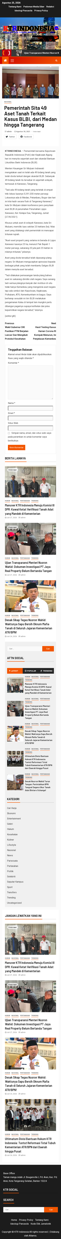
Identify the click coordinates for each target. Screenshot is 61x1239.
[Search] (56, 60)
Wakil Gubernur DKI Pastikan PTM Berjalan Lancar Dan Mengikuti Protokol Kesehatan (16, 331)
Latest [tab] (14, 671)
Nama (11, 403)
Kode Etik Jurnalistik (41, 1223)
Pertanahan (25, 501)
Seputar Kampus (15, 881)
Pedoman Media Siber (33, 7)
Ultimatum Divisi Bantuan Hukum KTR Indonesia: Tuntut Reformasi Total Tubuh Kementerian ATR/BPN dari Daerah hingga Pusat (38, 762)
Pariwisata (12, 860)
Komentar (13, 363)
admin (9, 132)
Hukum (7, 501)
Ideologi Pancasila (23, 10)
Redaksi (50, 7)
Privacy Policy (41, 10)
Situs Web (13, 423)
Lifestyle (11, 845)
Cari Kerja (11, 808)
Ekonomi (11, 813)
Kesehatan (12, 834)
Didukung (54, 1232)
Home (14, 1220)
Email (11, 413)
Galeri (10, 824)
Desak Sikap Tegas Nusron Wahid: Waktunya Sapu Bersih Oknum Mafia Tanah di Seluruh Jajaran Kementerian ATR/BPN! (38, 737)
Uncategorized (14, 903)
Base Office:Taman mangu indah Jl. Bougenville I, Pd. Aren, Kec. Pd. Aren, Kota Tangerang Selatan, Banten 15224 (30, 1177)
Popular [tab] (31, 671)
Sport (9, 887)
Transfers (12, 892)
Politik (10, 871)
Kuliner (10, 839)
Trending (34, 501)
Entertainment (14, 818)
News (10, 855)
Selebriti (11, 876)
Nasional (7, 102)
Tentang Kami (14, 7)
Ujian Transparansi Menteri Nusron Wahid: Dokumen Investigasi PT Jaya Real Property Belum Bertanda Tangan (28, 567)
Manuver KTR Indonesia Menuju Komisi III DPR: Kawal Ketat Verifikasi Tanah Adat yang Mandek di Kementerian (29, 509)
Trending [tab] (47, 671)
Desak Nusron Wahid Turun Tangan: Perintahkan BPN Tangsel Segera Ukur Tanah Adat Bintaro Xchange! (37, 786)
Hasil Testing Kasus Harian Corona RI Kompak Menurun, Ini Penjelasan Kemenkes (44, 331)
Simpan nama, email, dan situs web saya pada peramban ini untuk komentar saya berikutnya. (29, 437)
